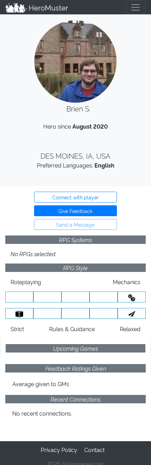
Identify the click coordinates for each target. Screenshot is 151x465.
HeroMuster (47, 7)
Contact (94, 449)
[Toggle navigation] (135, 7)
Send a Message (75, 224)
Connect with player (75, 197)
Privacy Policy (59, 449)
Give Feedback (75, 210)
